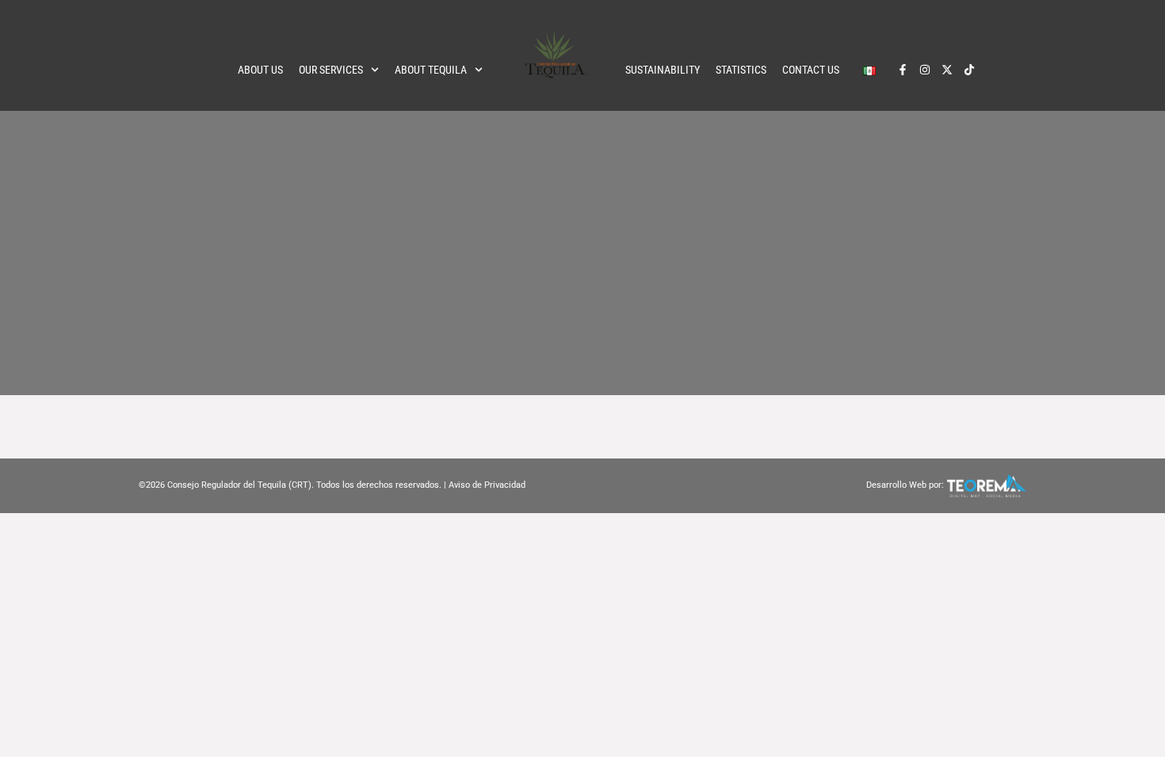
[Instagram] (925, 70)
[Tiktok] (969, 70)
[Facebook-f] (903, 70)
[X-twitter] (947, 70)
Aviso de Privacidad (487, 485)
